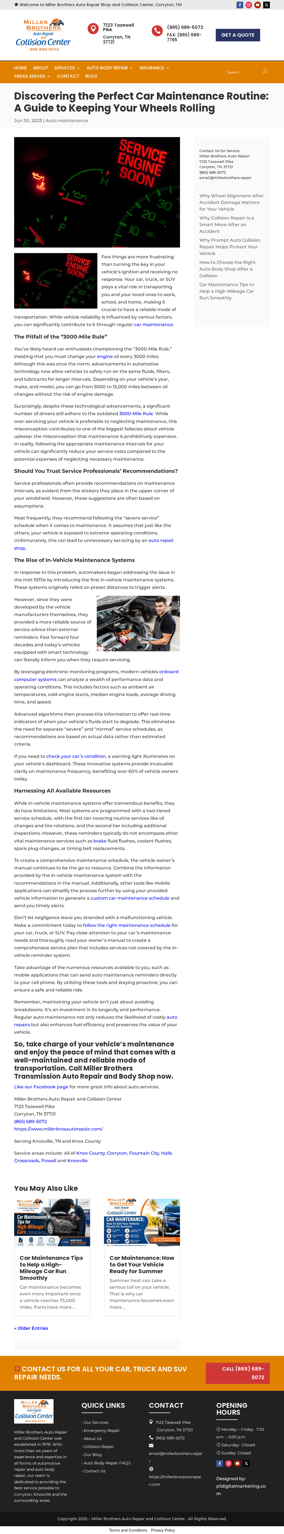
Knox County (90, 1153)
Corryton (117, 1153)
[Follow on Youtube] (257, 5)
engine (105, 356)
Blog (91, 76)
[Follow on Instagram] (248, 5)
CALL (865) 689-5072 (243, 1373)
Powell (48, 1160)
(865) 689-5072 (30, 1121)
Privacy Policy (163, 1530)
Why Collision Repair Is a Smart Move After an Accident (226, 224)
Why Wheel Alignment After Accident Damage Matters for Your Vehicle (231, 202)
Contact (68, 76)
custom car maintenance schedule (130, 898)
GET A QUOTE (238, 34)
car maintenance (153, 324)
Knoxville (77, 1160)
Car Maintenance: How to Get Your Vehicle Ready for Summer (142, 1264)
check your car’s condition (75, 756)
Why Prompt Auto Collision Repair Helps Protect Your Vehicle (229, 247)
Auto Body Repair (107, 68)
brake (99, 841)
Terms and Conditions (128, 1530)
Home (20, 68)
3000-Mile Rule (136, 413)
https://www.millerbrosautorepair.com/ (58, 1129)
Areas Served (29, 76)
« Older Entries (31, 1328)
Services (64, 68)
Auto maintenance (66, 120)
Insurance (152, 68)
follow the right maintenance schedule (127, 925)
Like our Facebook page (41, 1086)
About (40, 68)
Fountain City (144, 1153)
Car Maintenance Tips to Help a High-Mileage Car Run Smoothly (51, 1268)
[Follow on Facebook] (240, 5)
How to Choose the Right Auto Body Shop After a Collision (227, 269)
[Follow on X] (266, 5)
